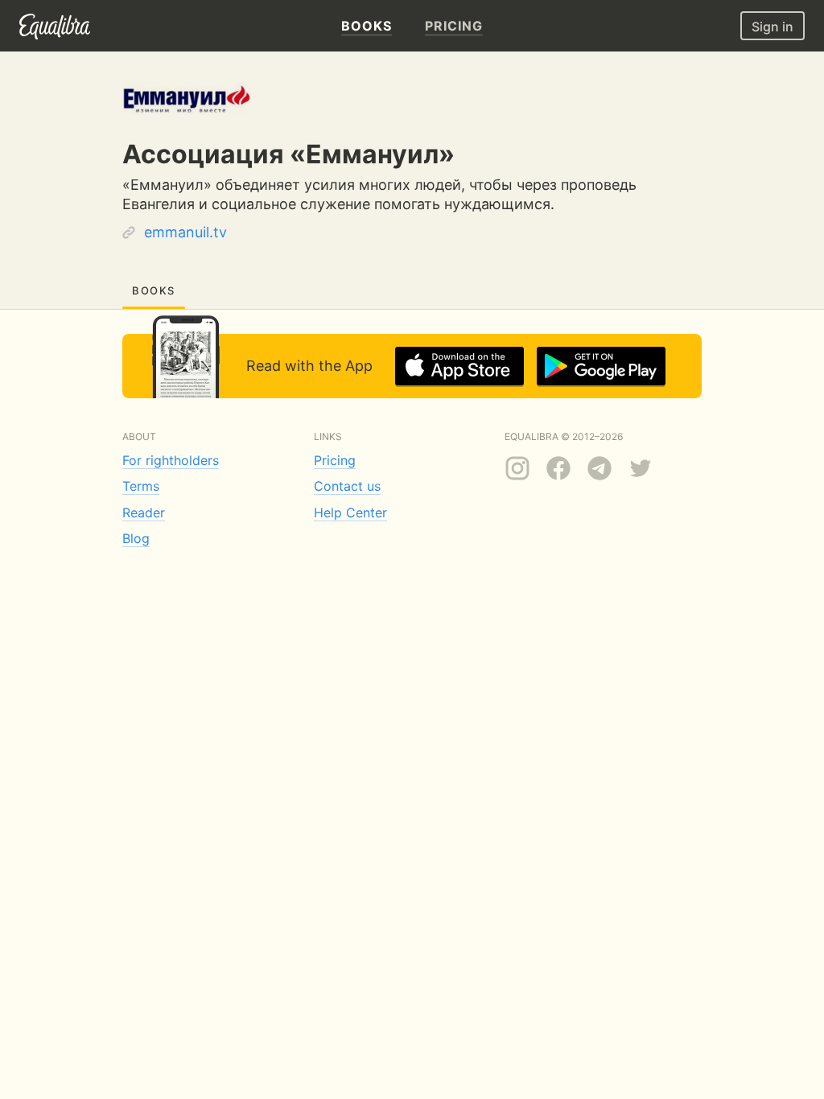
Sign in (772, 27)
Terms (140, 486)
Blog (136, 538)
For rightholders (170, 460)
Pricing (335, 460)
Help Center (350, 512)
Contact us (347, 486)
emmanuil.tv (185, 232)
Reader (143, 512)
